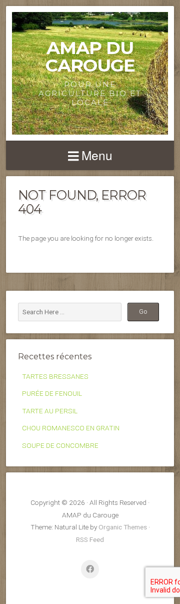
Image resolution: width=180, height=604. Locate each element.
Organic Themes (122, 527)
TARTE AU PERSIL (50, 411)
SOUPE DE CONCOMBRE (60, 445)
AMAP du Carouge (90, 56)
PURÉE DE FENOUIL (52, 393)
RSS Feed (90, 539)
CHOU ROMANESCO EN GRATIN (71, 428)
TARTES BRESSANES (55, 376)
